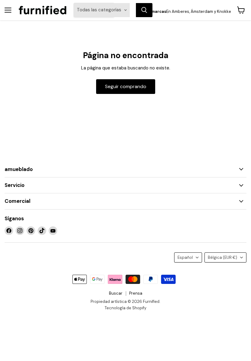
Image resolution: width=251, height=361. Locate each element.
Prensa (135, 293)
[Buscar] (144, 10)
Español (185, 257)
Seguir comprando (125, 86)
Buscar (115, 293)
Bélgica (222, 257)
